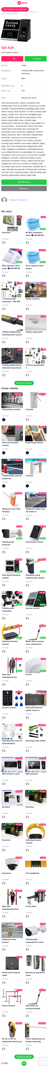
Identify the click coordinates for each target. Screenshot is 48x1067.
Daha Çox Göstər (24, 383)
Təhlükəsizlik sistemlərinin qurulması (22, 11)
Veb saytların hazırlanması (15, 9)
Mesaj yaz (24, 188)
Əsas (4, 11)
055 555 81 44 (24, 182)
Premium (37, 59)
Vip (13, 59)
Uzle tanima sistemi (10, 14)
